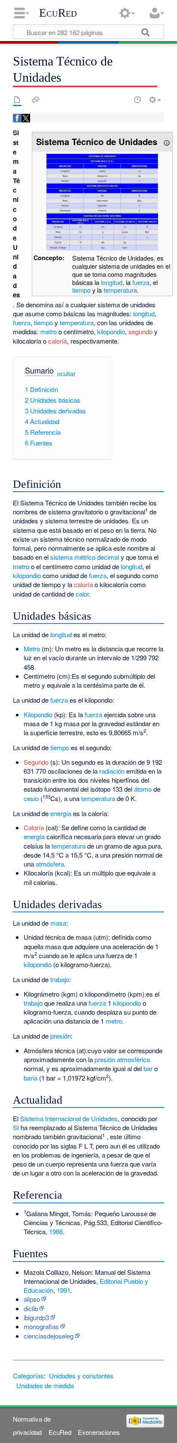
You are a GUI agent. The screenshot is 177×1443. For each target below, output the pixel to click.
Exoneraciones (99, 1432)
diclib (31, 1308)
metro (48, 331)
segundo (140, 331)
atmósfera (50, 863)
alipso (32, 1299)
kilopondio (111, 331)
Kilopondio (38, 714)
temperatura (120, 289)
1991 (63, 1290)
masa (58, 922)
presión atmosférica (122, 1059)
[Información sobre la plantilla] (166, 141)
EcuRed (58, 12)
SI (16, 1127)
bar (148, 1068)
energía (60, 813)
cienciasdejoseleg (48, 1335)
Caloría (34, 827)
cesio (31, 798)
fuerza (141, 282)
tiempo (81, 289)
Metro (32, 648)
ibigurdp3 (36, 1317)
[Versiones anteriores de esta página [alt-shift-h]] (137, 99)
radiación (112, 770)
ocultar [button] (66, 373)
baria (30, 1077)
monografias (41, 1326)
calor (82, 593)
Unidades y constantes (81, 1375)
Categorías (28, 1375)
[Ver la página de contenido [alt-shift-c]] (17, 99)
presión (60, 1035)
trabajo (59, 979)
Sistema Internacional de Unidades (69, 1118)
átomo (143, 788)
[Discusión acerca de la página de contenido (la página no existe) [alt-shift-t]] (35, 99)
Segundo (36, 761)
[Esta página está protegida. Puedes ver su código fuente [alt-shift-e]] (122, 99)
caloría (57, 340)
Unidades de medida (45, 1385)
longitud (111, 282)
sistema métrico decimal (84, 556)
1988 (56, 1231)
